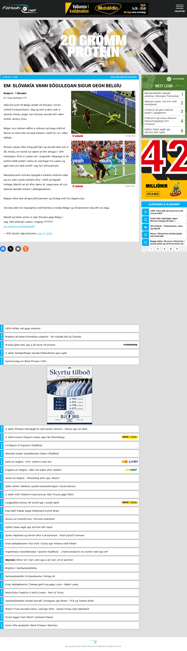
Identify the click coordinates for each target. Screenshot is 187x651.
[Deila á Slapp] (26, 249)
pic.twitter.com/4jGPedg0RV (19, 226)
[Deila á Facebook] (3, 249)
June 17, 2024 (44, 233)
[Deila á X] (10, 249)
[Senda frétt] (18, 249)
